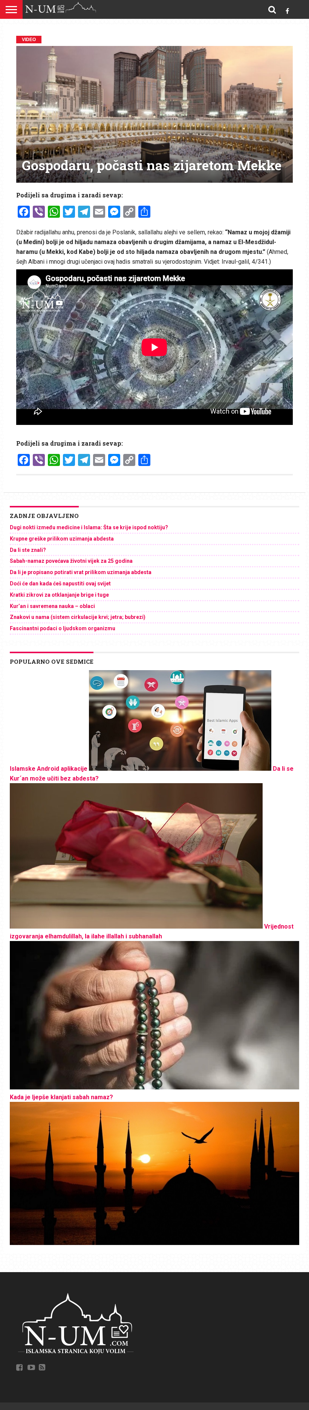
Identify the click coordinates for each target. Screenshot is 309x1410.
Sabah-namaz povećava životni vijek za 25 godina (71, 561)
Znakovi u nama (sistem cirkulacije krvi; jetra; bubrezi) (77, 617)
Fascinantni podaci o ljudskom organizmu (62, 628)
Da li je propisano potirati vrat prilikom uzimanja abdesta (80, 572)
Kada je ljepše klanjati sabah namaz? (61, 1097)
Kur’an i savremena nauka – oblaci (52, 606)
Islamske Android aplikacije (48, 768)
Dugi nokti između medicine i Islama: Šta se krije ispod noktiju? (89, 527)
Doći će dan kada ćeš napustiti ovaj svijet (60, 583)
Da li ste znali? (28, 550)
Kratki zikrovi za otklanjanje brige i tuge (59, 595)
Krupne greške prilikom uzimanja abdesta (62, 539)
